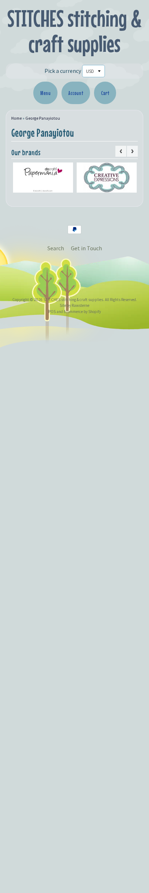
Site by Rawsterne (74, 305)
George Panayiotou (42, 118)
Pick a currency (62, 70)
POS (52, 311)
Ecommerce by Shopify (82, 311)
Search (55, 248)
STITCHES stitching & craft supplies (74, 31)
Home (16, 118)
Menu (45, 93)
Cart (105, 93)
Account (75, 93)
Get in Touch (86, 248)
